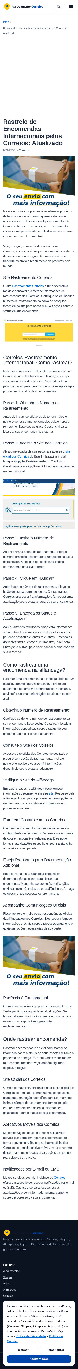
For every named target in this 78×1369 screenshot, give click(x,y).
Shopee (7, 1277)
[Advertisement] (39, 78)
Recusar (22, 1349)
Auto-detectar (11, 1271)
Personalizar (55, 1349)
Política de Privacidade (31, 1336)
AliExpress (9, 1289)
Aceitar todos (39, 1358)
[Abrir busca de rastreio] (58, 6)
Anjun (6, 1283)
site (51, 793)
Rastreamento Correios (28, 286)
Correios (60, 1177)
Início (6, 22)
